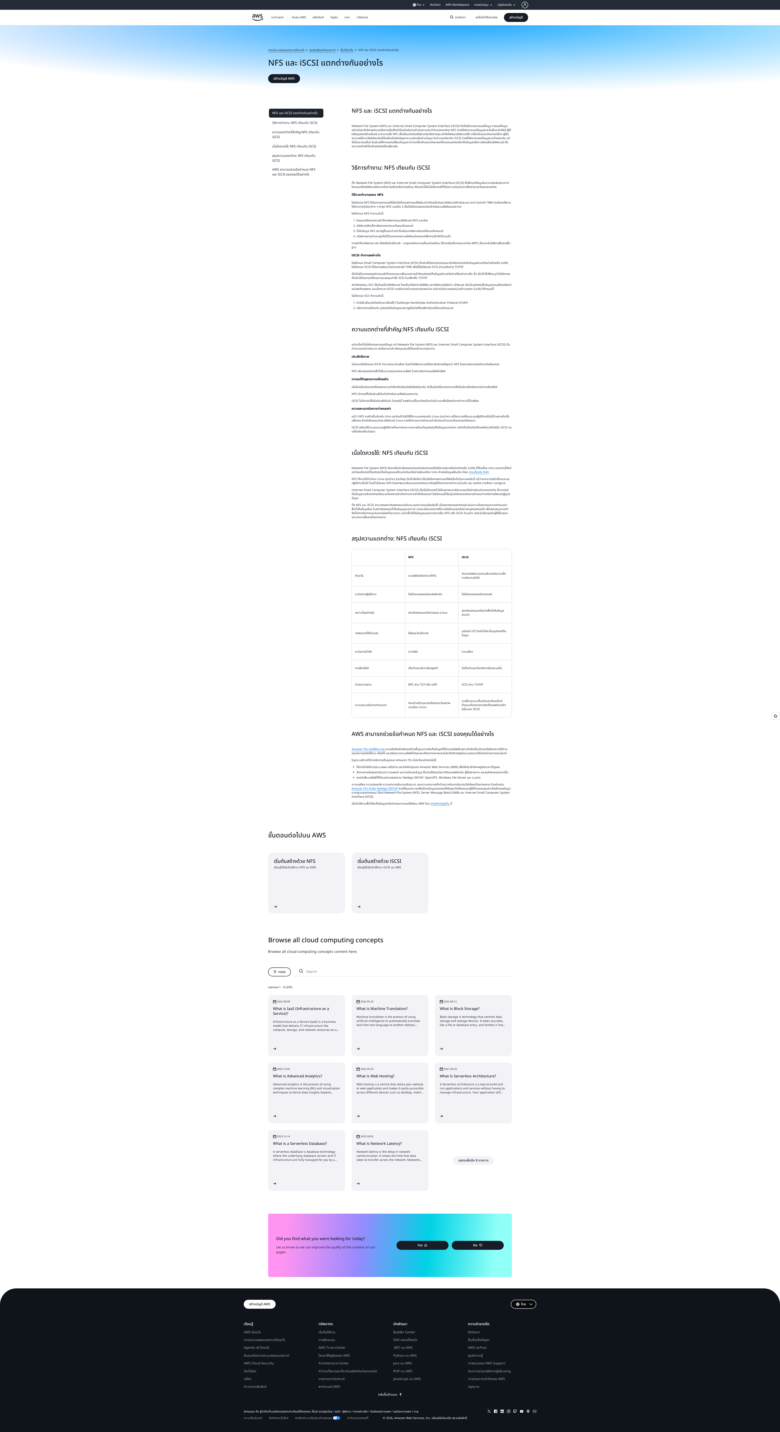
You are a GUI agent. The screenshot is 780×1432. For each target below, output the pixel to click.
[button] (299, 17)
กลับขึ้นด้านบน (387, 1395)
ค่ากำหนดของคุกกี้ (357, 1418)
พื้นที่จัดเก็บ (346, 50)
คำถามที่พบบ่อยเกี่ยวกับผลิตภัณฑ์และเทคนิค (347, 1371)
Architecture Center (333, 1363)
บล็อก (247, 1379)
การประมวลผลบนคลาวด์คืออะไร (286, 50)
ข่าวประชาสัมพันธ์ (255, 1386)
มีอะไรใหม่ (250, 1371)
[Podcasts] (528, 1412)
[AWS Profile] (525, 5)
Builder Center (404, 1332)
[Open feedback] (775, 716)
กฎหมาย (473, 1386)
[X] (489, 1412)
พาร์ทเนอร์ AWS (329, 1386)
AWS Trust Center (332, 1347)
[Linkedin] (502, 1412)
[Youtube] (521, 1412)
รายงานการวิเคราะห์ (331, 1379)
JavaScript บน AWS (407, 1379)
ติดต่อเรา (474, 1332)
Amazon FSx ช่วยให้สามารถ (369, 749)
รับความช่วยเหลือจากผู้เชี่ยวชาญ (489, 1371)
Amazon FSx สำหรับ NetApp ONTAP (375, 788)
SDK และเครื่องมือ (405, 1340)
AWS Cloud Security (259, 1363)
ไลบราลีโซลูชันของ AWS (334, 1355)
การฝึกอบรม (326, 1340)
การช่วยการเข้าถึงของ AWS (486, 1379)
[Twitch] (515, 1412)
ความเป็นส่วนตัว (253, 1418)
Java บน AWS (402, 1363)
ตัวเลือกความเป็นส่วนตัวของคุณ (313, 1418)
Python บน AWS (405, 1355)
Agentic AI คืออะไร (256, 1347)
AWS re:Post (477, 1347)
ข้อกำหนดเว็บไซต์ (278, 1418)
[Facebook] (495, 1412)
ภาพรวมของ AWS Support (487, 1363)
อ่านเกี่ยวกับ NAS (479, 472)
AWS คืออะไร (252, 1332)
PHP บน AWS (402, 1371)
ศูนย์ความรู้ (475, 1355)
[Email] (534, 1412)
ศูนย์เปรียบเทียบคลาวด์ (322, 50)
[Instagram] (508, 1412)
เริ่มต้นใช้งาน (326, 1332)
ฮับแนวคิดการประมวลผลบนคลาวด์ (266, 1355)
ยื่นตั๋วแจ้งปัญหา (479, 1340)
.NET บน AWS (403, 1347)
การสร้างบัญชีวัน (440, 804)
